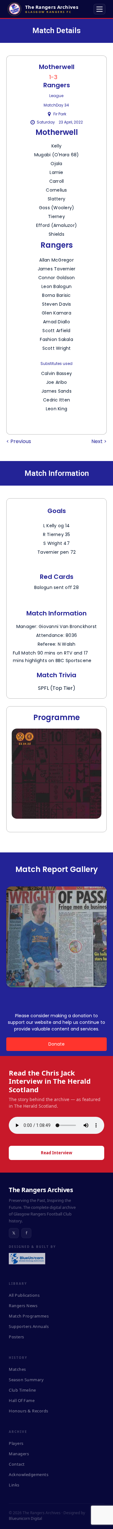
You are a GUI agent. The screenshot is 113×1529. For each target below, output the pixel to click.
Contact (17, 1464)
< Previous (18, 441)
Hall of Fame (22, 1400)
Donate (56, 1044)
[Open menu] (99, 9)
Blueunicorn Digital (25, 1518)
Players (16, 1443)
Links (14, 1485)
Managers (19, 1454)
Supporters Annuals (29, 1326)
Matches (17, 1369)
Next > (99, 441)
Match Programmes (29, 1316)
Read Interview (56, 1153)
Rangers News (23, 1305)
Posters (16, 1337)
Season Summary (26, 1379)
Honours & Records (28, 1411)
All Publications (24, 1295)
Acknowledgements (28, 1474)
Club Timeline (22, 1390)
